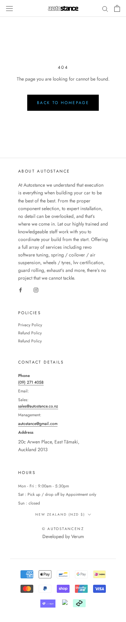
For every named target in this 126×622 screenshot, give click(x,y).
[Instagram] (36, 290)
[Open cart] (117, 8)
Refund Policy (30, 333)
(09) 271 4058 (31, 382)
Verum (77, 536)
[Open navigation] (9, 8)
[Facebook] (20, 290)
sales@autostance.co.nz (38, 406)
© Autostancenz (63, 528)
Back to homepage (63, 103)
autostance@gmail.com (37, 424)
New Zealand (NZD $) (60, 514)
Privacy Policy (30, 325)
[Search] (105, 8)
